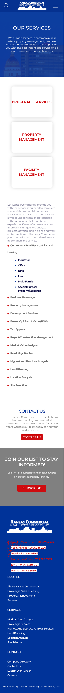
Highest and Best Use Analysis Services (30, 628)
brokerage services (32, 102)
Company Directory (19, 661)
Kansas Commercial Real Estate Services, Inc (14, 549)
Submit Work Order (19, 670)
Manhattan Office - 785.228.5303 (31, 559)
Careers (12, 675)
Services (12, 600)
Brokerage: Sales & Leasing (23, 591)
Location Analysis (17, 637)
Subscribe (31, 488)
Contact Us (32, 437)
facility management (31, 172)
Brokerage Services (18, 624)
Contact (14, 652)
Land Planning (16, 633)
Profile (13, 577)
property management (31, 137)
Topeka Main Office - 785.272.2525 (32, 542)
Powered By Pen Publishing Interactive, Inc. (32, 686)
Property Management (21, 595)
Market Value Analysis (20, 619)
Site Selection (15, 642)
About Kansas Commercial (23, 586)
